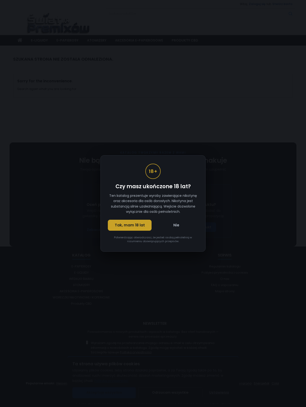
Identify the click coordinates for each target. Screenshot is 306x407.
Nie (176, 225)
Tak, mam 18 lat (130, 225)
